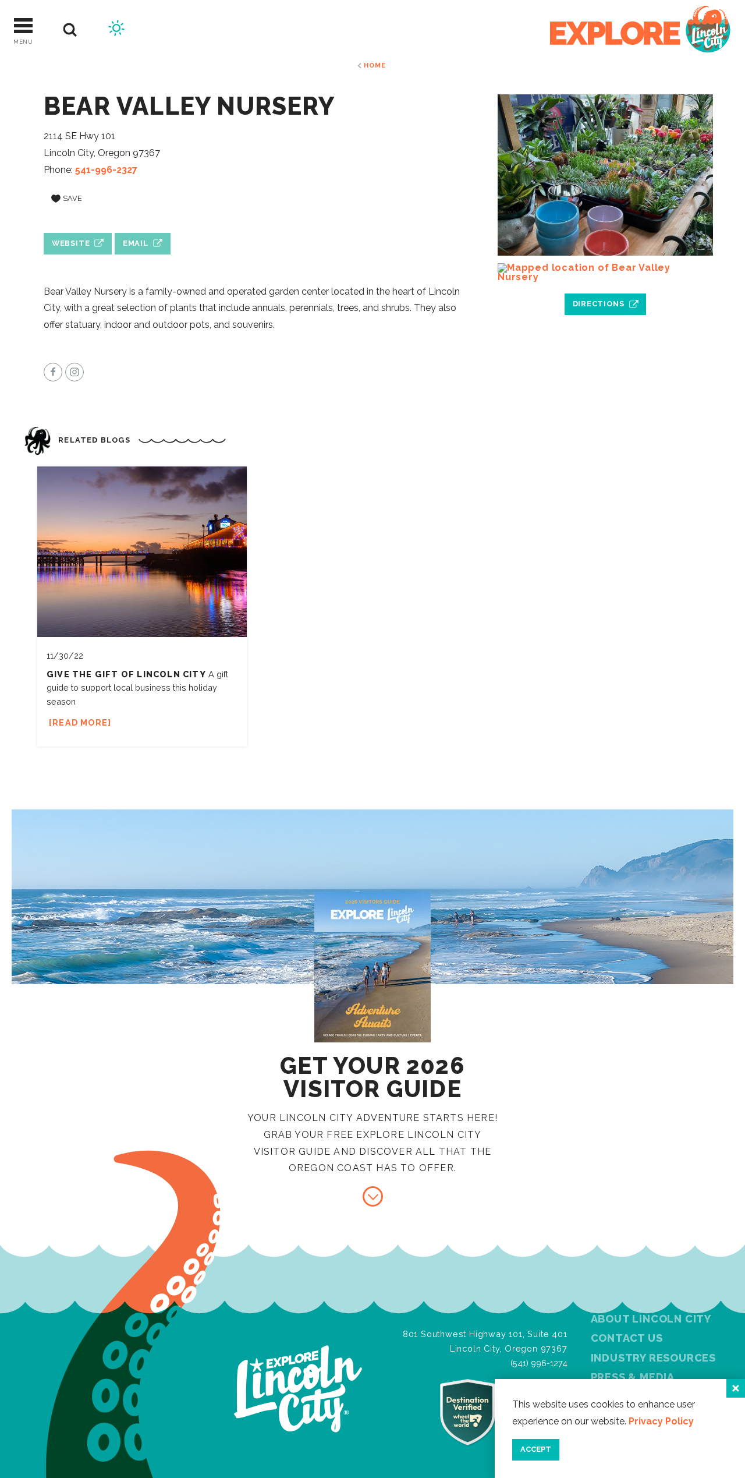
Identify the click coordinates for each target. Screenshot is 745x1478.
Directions (599, 303)
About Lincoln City (651, 1319)
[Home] (640, 30)
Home (374, 65)
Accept (535, 1449)
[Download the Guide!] (373, 1196)
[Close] (735, 1388)
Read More (80, 722)
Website (71, 243)
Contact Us (627, 1338)
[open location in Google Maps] (605, 272)
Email (135, 243)
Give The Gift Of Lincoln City (126, 674)
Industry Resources (653, 1358)
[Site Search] (70, 30)
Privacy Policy (661, 1421)
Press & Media (633, 1377)
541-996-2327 (106, 169)
